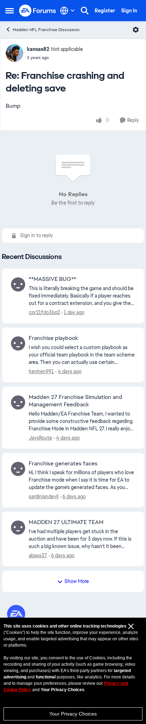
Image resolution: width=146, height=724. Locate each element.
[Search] (84, 10)
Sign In (129, 10)
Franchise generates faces (63, 463)
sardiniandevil (43, 496)
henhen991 (41, 371)
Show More (76, 581)
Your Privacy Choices (73, 714)
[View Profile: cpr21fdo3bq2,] (18, 284)
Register (105, 10)
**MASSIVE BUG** (52, 279)
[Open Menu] (136, 30)
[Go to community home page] (37, 11)
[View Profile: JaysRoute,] (18, 402)
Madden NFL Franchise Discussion (46, 30)
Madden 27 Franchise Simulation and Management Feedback (75, 401)
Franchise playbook (53, 338)
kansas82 (38, 49)
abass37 (38, 555)
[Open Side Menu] (9, 10)
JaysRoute (40, 438)
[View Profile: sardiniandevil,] (18, 469)
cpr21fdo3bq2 (44, 312)
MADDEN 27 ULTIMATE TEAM (66, 522)
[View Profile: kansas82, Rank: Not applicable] (14, 53)
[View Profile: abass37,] (18, 527)
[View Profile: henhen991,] (18, 343)
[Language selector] (67, 11)
